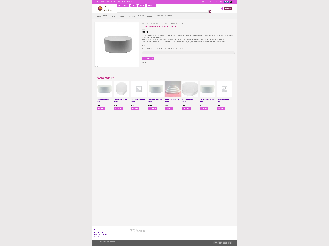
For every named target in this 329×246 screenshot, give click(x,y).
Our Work (168, 16)
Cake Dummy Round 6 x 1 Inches (138, 100)
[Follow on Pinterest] (144, 230)
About (211, 1)
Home (143, 23)
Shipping (97, 236)
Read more (101, 108)
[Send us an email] (231, 2)
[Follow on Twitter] (137, 230)
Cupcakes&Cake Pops (132, 16)
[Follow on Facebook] (225, 2)
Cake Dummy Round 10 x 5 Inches (155, 100)
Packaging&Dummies (151, 16)
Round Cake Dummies (177, 23)
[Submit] (210, 11)
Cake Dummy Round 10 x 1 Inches (172, 100)
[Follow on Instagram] (228, 2)
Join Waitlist (148, 58)
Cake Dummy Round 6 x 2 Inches (223, 100)
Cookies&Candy (123, 16)
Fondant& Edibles (114, 16)
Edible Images (99, 16)
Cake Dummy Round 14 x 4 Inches (104, 100)
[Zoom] (96, 65)
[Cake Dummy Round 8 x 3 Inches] (121, 88)
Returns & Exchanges (100, 234)
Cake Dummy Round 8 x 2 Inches (189, 100)
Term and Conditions (100, 230)
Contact (160, 16)
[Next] (232, 153)
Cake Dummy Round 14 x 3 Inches (207, 100)
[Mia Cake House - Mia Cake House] (105, 8)
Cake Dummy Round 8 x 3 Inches (121, 100)
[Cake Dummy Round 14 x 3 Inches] (207, 88)
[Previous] (97, 153)
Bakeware (141, 16)
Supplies (105, 16)
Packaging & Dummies (153, 23)
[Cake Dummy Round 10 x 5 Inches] (156, 88)
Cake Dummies (165, 23)
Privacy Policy (98, 232)
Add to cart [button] (118, 108)
